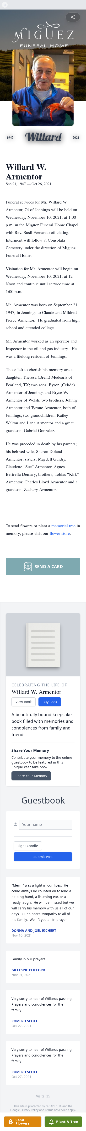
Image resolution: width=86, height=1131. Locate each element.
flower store (60, 533)
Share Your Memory (31, 776)
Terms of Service (56, 1110)
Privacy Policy (29, 1110)
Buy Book (50, 701)
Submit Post (43, 856)
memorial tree (63, 525)
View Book (24, 701)
